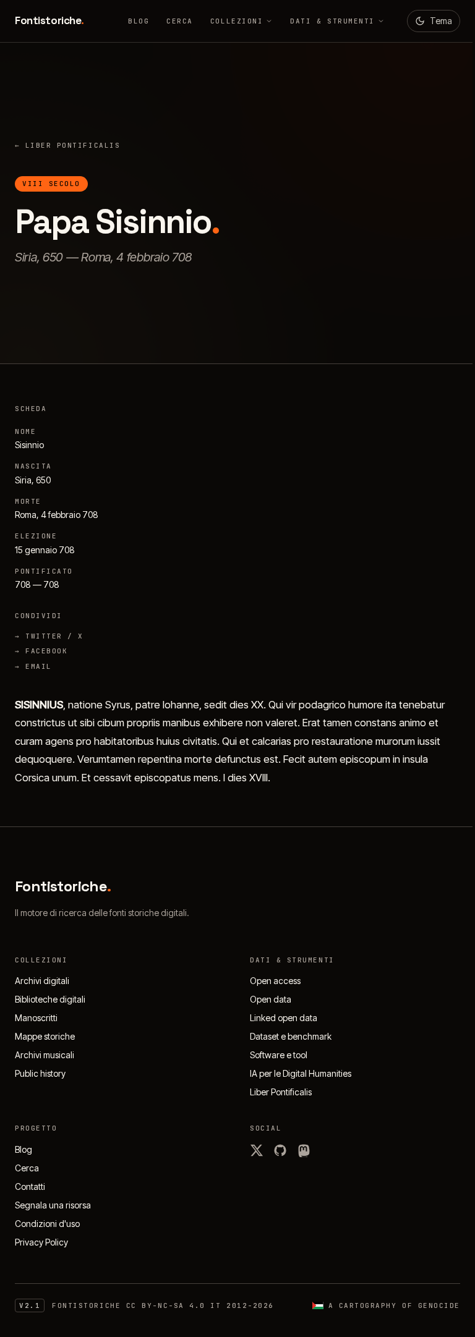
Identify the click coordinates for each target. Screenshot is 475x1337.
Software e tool (278, 1055)
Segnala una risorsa (53, 1205)
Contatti (30, 1186)
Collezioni (236, 21)
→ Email (33, 666)
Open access (275, 980)
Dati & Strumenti (332, 21)
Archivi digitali (42, 980)
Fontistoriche (49, 20)
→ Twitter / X (49, 636)
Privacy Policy (41, 1242)
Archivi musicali (44, 1055)
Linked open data (283, 1017)
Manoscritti (36, 1017)
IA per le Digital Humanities (300, 1073)
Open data (270, 999)
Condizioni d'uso (47, 1223)
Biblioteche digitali (50, 999)
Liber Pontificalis (67, 145)
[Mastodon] (303, 1150)
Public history (40, 1073)
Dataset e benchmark (291, 1036)
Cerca (179, 21)
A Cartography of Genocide (394, 1305)
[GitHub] (280, 1150)
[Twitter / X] (256, 1150)
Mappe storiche (45, 1036)
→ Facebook (41, 651)
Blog (138, 21)
